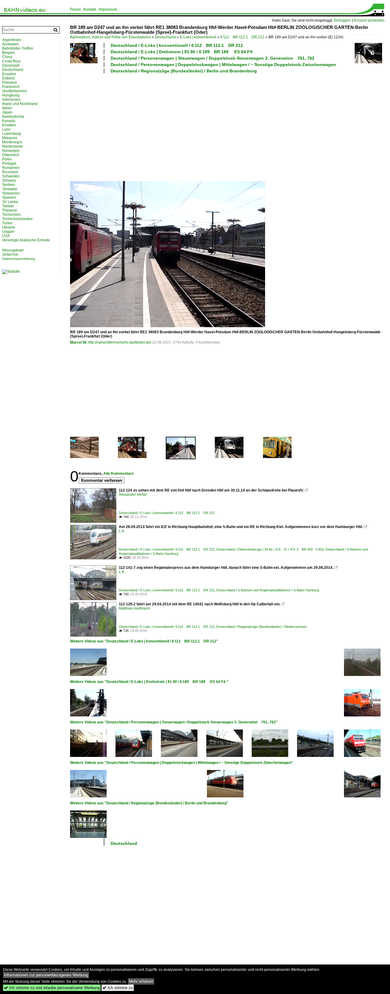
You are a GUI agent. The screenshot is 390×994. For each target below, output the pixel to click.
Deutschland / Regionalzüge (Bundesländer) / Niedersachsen (261, 626)
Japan (7, 112)
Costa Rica (11, 61)
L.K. (122, 531)
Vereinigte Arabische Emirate (26, 240)
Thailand (9, 210)
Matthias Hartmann (134, 608)
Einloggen (342, 20)
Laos (6, 129)
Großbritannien (14, 91)
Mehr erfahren (141, 981)
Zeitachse (10, 254)
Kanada (8, 121)
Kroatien (9, 125)
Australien (10, 44)
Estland (8, 78)
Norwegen (11, 151)
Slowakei (9, 189)
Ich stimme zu (117, 987)
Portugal (9, 163)
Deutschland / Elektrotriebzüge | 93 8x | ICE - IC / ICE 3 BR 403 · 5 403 (270, 549)
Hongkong (11, 95)
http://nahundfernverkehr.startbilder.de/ (119, 342)
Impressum (108, 9)
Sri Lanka (10, 202)
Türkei (7, 223)
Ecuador (9, 74)
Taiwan (8, 206)
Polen (7, 159)
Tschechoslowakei (17, 219)
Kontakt (89, 9)
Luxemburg (11, 133)
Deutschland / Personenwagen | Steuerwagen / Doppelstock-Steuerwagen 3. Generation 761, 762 (212, 58)
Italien (7, 108)
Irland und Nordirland (19, 104)
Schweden (11, 176)
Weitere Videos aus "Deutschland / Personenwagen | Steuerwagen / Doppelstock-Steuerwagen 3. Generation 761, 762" (174, 722)
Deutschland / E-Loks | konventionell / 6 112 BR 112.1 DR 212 (177, 45)
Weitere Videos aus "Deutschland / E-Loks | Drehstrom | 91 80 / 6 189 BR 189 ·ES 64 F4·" (149, 682)
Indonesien (11, 99)
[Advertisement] (227, 127)
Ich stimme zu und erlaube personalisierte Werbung (52, 987)
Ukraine (8, 227)
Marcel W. (78, 342)
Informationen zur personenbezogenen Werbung (46, 975)
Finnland (9, 82)
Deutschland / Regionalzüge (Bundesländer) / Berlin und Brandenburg (184, 70)
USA (6, 236)
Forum (75, 9)
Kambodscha (13, 116)
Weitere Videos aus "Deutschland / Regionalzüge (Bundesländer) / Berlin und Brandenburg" (149, 803)
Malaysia (9, 138)
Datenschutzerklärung (18, 259)
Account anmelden (369, 20)
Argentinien (11, 40)
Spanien (9, 197)
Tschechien (11, 214)
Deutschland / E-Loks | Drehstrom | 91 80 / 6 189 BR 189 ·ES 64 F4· (182, 51)
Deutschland (165, 37)
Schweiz (9, 180)
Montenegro (12, 142)
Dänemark (11, 65)
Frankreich (11, 87)
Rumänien (11, 168)
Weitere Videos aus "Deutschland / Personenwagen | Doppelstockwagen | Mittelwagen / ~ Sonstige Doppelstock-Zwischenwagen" (181, 763)
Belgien (8, 53)
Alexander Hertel (133, 494)
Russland (10, 172)
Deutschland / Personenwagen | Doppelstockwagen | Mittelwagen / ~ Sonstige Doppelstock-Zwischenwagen (223, 64)
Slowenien (11, 193)
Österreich (10, 155)
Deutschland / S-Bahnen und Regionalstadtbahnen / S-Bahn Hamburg (267, 590)
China (7, 57)
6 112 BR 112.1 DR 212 (242, 37)
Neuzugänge (13, 250)
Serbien (8, 185)
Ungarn (8, 231)
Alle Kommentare (118, 473)
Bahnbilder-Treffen (17, 48)
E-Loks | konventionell (198, 37)
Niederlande (12, 146)
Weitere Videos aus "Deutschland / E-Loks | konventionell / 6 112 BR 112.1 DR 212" (144, 641)
